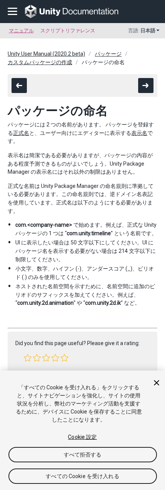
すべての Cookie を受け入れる (82, 476)
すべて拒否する (83, 455)
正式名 (21, 133)
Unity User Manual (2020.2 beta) (46, 54)
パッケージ (108, 54)
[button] (27, 357)
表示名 (139, 133)
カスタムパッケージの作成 (40, 62)
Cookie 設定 (82, 437)
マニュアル (21, 30)
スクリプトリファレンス (67, 30)
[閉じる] (156, 382)
